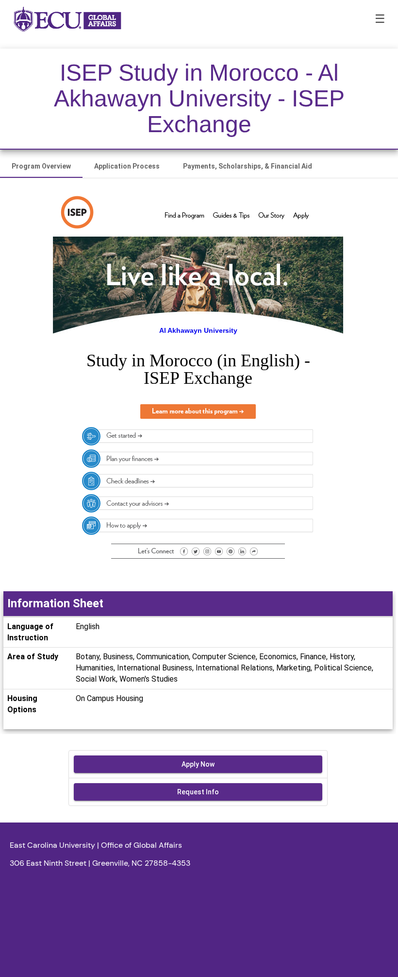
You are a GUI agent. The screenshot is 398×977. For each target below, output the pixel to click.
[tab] (41, 166)
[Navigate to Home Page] (68, 19)
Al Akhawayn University (198, 330)
